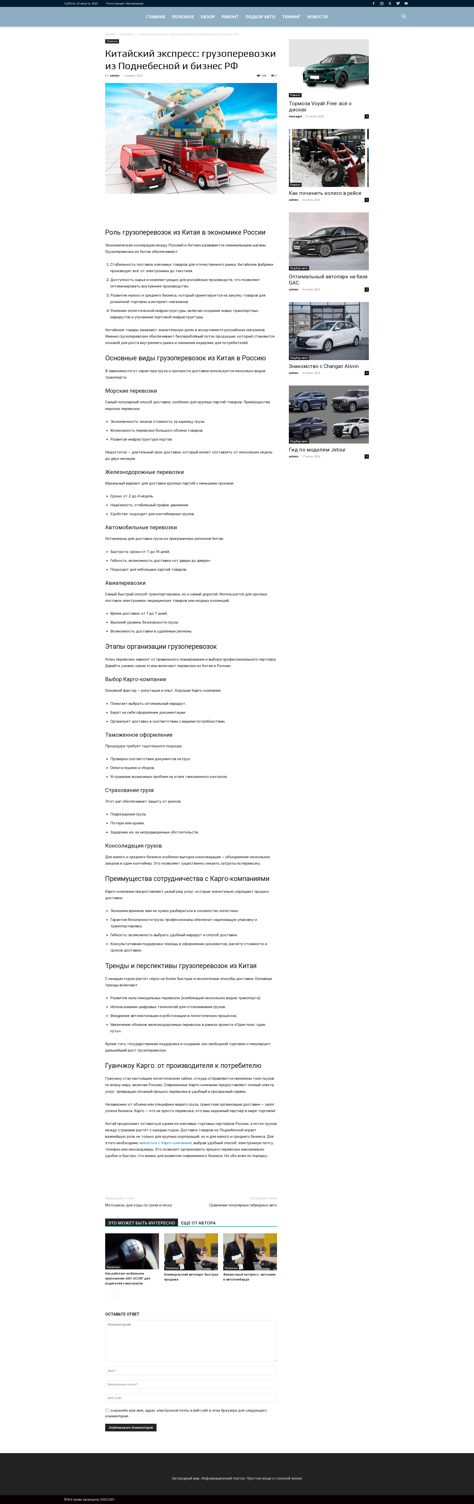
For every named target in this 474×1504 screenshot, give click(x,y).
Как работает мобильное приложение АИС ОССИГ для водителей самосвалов (127, 1278)
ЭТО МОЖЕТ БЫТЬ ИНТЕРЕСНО (141, 1223)
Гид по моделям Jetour (317, 450)
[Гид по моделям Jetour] (329, 415)
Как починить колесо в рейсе (325, 193)
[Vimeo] (398, 3)
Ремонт (230, 17)
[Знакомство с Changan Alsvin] (329, 331)
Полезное (183, 17)
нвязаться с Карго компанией (165, 1143)
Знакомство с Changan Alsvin (324, 366)
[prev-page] (108, 1293)
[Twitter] (390, 3)
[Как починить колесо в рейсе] (329, 158)
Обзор (208, 17)
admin (114, 75)
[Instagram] (381, 3)
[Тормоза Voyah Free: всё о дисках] (329, 68)
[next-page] (116, 1293)
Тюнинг (291, 17)
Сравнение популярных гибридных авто (243, 1205)
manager (295, 116)
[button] (404, 17)
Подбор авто (260, 17)
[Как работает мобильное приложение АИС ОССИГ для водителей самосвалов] (132, 1251)
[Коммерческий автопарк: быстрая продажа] (191, 1251)
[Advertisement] (191, 207)
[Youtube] (406, 3)
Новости (317, 17)
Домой (110, 34)
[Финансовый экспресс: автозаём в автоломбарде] (250, 1251)
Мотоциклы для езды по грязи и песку (138, 1205)
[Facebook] (373, 3)
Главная (155, 17)
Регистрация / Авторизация (124, 3)
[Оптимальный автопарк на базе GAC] (329, 241)
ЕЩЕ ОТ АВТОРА (198, 1223)
